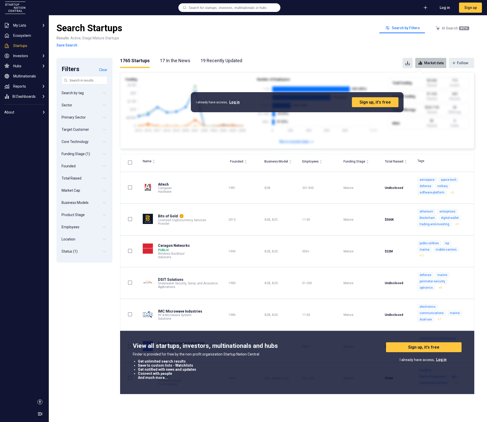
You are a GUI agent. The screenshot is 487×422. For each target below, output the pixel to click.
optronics (426, 287)
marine (424, 249)
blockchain (427, 218)
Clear (103, 70)
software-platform (432, 192)
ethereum (426, 211)
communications (432, 313)
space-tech (448, 180)
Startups (135, 60)
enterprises (447, 211)
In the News (175, 60)
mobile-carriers (446, 249)
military (442, 186)
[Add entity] (425, 8)
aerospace (427, 180)
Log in (445, 8)
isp (447, 243)
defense (425, 186)
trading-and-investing (434, 224)
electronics (428, 307)
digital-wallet (450, 218)
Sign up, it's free (375, 102)
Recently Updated (221, 60)
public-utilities (429, 243)
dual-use (426, 319)
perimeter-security (432, 281)
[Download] (408, 63)
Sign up (470, 8)
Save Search (66, 45)
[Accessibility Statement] (40, 402)
